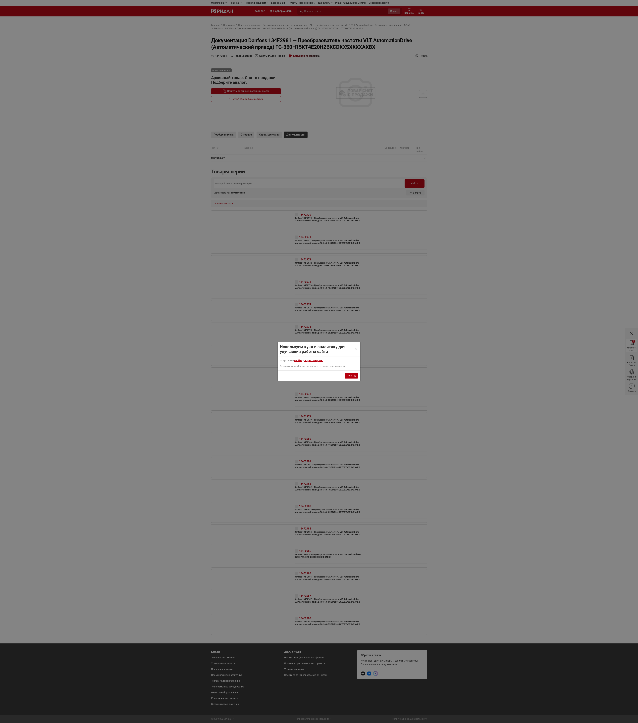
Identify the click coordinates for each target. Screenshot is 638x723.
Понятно (351, 375)
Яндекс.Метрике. (313, 360)
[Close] (356, 349)
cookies (298, 360)
